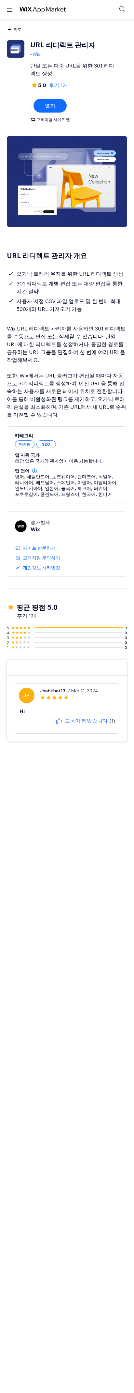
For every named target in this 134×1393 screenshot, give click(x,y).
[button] (34, 471)
